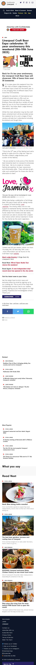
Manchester (6, 619)
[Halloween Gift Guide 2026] (18, 370)
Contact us (5, 628)
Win (26, 13)
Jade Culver (6, 67)
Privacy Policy (6, 635)
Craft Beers (5, 305)
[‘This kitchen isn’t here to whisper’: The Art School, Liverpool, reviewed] (18, 386)
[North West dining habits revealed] (18, 495)
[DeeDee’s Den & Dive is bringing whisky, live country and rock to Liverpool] (18, 363)
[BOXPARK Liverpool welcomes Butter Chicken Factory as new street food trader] (18, 562)
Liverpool (5, 624)
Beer (11, 303)
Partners (20, 13)
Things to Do (7, 13)
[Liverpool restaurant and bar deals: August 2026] (18, 431)
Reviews (29, 10)
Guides (15, 13)
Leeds (4, 621)
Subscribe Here (7, 632)
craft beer (16, 303)
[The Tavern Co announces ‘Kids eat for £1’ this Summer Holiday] (18, 456)
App (29, 13)
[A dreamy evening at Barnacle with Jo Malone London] (18, 439)
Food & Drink (10, 10)
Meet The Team (7, 640)
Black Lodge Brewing (9, 257)
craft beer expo (23, 303)
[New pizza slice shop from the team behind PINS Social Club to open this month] (18, 596)
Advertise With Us (8, 630)
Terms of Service (7, 637)
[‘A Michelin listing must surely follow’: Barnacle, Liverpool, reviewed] (18, 378)
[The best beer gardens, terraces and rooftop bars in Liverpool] (18, 529)
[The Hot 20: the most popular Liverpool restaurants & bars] (18, 448)
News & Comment (20, 10)
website (16, 253)
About (17, 16)
